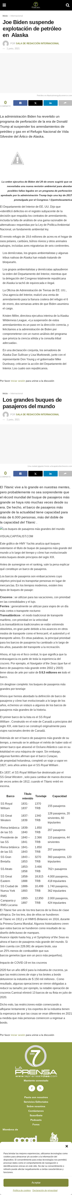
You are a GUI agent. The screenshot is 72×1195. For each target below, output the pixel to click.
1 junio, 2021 (13, 48)
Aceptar (36, 1182)
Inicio (5, 16)
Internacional (16, 16)
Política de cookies (22, 1190)
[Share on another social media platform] (65, 103)
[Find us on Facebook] (31, 1088)
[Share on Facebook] (20, 103)
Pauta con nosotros (36, 1097)
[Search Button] (67, 5)
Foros (36, 1124)
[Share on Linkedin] (51, 103)
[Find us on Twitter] (40, 1088)
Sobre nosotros (36, 1106)
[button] (67, 1146)
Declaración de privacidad (45, 1190)
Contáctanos (36, 1110)
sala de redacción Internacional (37, 43)
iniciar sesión (18, 380)
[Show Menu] (4, 5)
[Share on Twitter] (35, 103)
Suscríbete (36, 1115)
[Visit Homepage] (35, 5)
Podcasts (36, 1120)
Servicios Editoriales (36, 1101)
